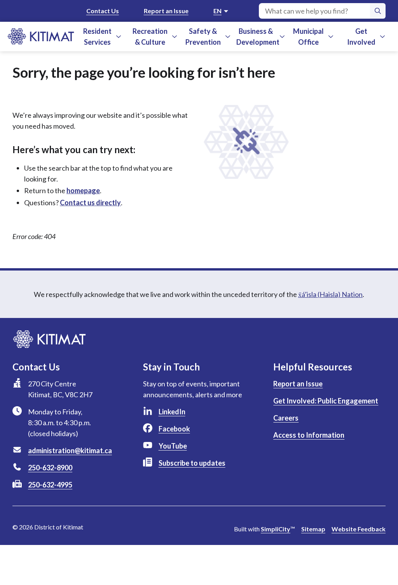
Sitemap (313, 529)
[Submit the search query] (378, 11)
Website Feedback (359, 529)
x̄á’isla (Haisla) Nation (330, 294)
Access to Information (308, 435)
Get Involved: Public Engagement (325, 400)
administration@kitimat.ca (70, 450)
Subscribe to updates (192, 463)
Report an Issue (166, 10)
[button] (118, 36)
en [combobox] (217, 10)
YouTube (173, 446)
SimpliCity (275, 529)
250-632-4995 (50, 484)
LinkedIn (172, 411)
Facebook (174, 428)
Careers (285, 418)
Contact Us (102, 10)
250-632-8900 (50, 467)
